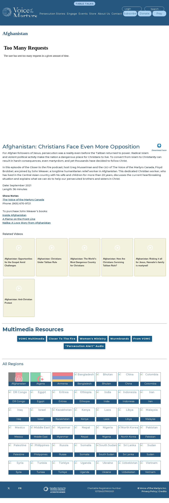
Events (83, 13)
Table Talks (85, 3)
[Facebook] (3, 488)
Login (128, 8)
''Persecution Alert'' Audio (84, 346)
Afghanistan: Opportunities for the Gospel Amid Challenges (18, 262)
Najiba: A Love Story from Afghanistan (26, 222)
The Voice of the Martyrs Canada (23, 199)
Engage (72, 13)
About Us (104, 13)
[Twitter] (9, 488)
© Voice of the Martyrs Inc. (152, 488)
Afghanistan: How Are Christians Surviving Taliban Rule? (114, 262)
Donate (145, 13)
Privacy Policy (149, 491)
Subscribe (130, 13)
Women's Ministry (93, 338)
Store (92, 13)
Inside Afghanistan (14, 215)
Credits (162, 491)
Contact (117, 13)
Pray (159, 13)
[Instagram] (14, 488)
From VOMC (142, 338)
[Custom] (19, 488)
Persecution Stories (52, 13)
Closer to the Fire (62, 338)
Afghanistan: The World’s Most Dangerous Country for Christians (83, 262)
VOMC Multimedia (31, 338)
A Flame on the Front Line (18, 219)
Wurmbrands (119, 338)
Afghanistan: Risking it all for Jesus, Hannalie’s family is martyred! (150, 262)
